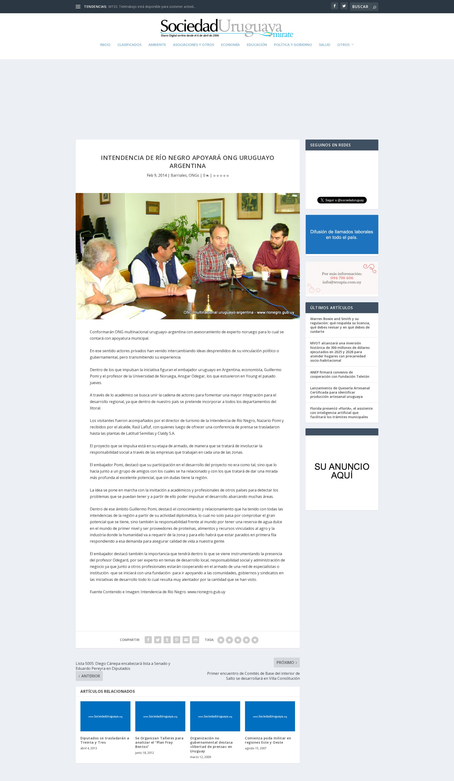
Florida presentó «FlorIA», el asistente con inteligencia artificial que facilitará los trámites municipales (341, 412)
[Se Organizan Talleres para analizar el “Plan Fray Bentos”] (160, 716)
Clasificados (129, 45)
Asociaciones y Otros (193, 45)
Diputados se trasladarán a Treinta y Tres (104, 740)
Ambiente (157, 45)
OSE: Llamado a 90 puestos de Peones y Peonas (145, 6)
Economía (230, 45)
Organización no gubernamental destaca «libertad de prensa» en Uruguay (211, 744)
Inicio (105, 45)
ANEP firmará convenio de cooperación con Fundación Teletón (339, 374)
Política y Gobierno (293, 45)
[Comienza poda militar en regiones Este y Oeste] (270, 716)
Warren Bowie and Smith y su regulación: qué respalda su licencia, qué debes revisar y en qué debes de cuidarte (340, 325)
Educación (257, 45)
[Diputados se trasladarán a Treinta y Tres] (105, 716)
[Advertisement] (227, 94)
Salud (324, 45)
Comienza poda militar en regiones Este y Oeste (268, 740)
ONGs (194, 175)
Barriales (179, 175)
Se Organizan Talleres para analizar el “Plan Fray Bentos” (159, 742)
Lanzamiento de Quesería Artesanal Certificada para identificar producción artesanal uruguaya (340, 392)
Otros (343, 45)
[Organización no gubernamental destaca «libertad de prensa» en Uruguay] (215, 716)
